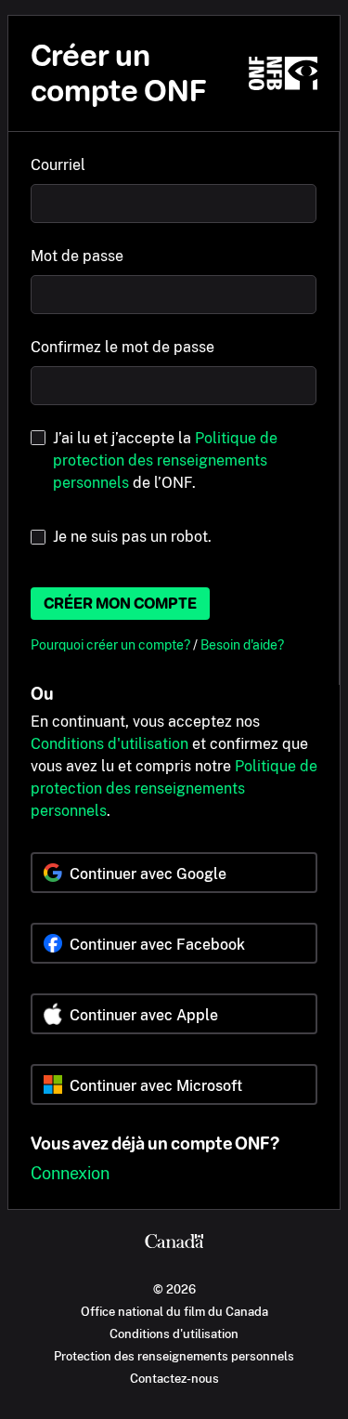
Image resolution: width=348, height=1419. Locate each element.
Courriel (58, 165)
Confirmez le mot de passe (122, 347)
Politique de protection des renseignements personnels (165, 460)
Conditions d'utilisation (109, 744)
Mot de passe (77, 256)
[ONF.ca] (283, 73)
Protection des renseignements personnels (174, 1355)
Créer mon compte (120, 603)
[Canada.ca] (174, 1243)
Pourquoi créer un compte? (112, 644)
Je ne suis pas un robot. (132, 536)
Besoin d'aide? (242, 644)
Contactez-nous (174, 1378)
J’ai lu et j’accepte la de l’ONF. (165, 460)
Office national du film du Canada (174, 1311)
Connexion (70, 1173)
